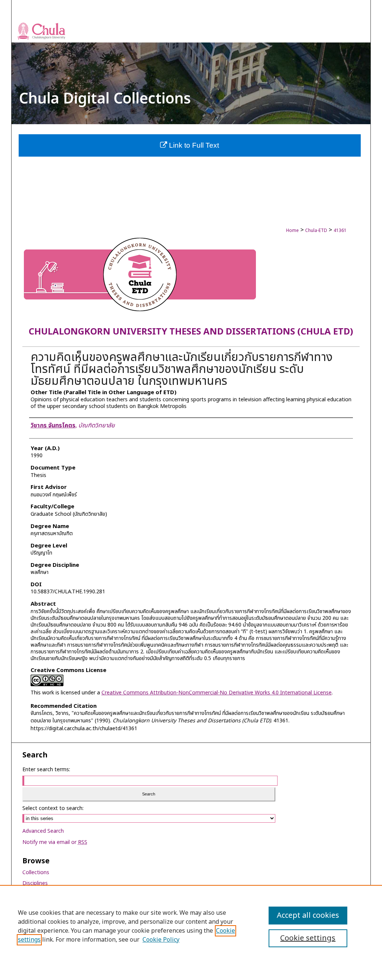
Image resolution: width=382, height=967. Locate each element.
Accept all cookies (308, 915)
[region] (191, 926)
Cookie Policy (161, 939)
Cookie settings (307, 938)
